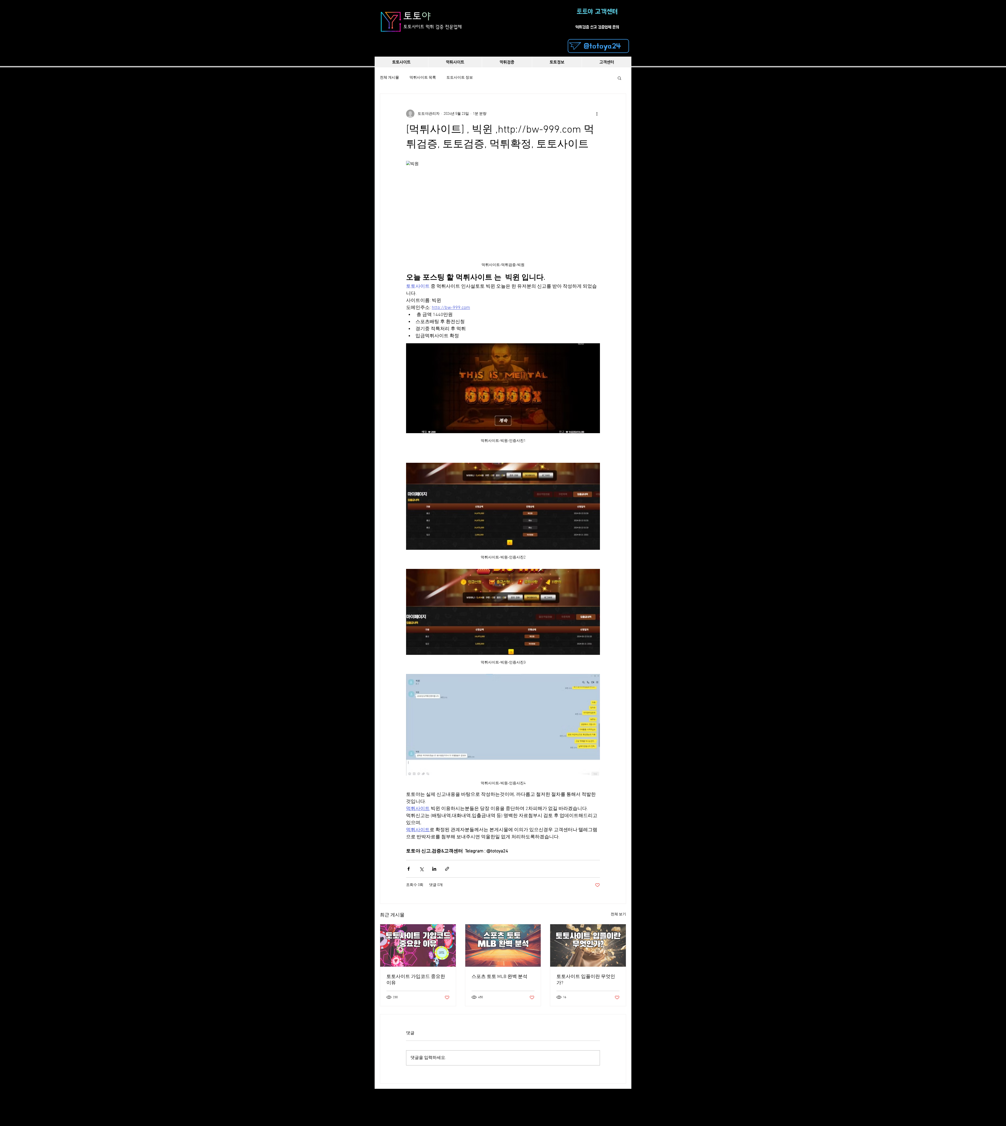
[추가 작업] (597, 114)
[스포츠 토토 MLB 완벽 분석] (503, 945)
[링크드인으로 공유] (434, 868)
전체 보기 (618, 914)
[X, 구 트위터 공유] (421, 868)
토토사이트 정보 (459, 77)
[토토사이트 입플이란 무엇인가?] (588, 945)
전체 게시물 (389, 77)
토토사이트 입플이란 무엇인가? (585, 980)
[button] (619, 78)
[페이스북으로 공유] (408, 868)
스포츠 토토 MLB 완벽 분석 (499, 977)
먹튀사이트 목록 (422, 77)
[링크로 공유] (447, 868)
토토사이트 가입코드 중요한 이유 (415, 980)
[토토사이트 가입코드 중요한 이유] (418, 945)
